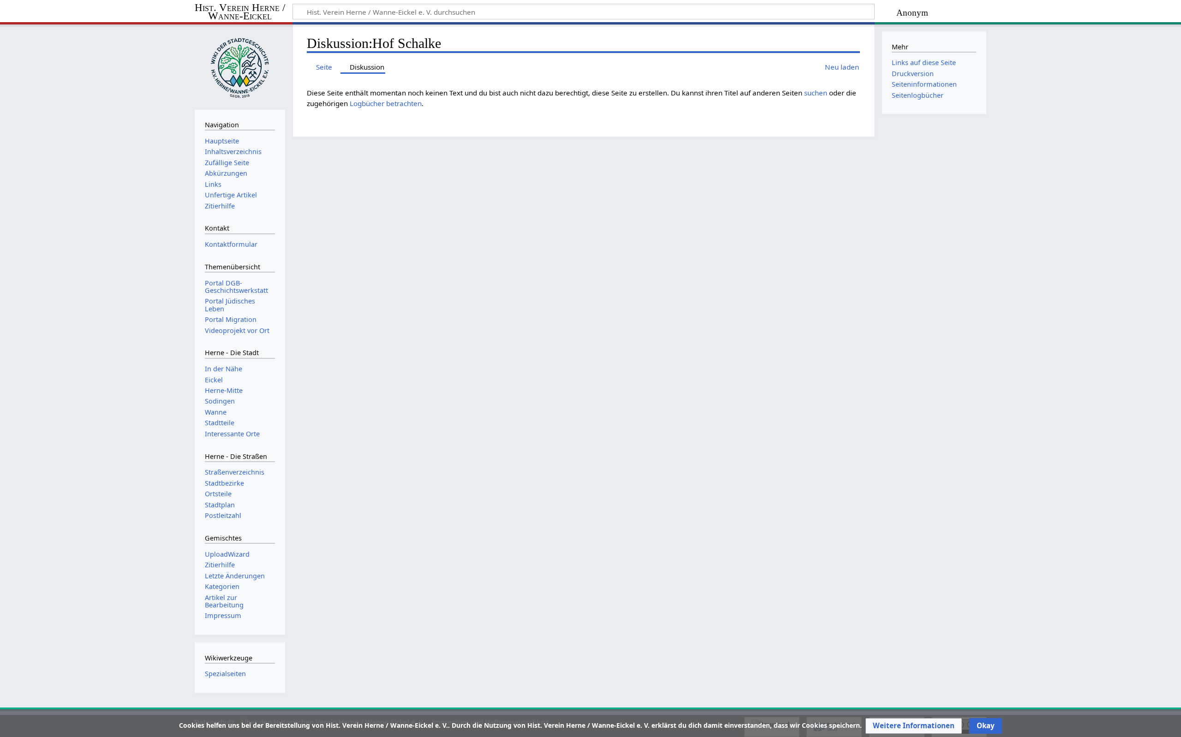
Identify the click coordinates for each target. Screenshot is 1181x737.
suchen (815, 92)
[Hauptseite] (240, 66)
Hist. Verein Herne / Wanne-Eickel (240, 12)
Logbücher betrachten (386, 103)
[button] (913, 726)
